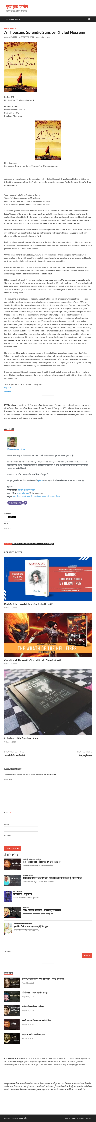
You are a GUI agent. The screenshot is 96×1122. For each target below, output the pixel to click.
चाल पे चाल (26, 496)
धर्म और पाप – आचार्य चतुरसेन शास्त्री (35, 992)
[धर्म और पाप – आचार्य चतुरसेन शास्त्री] (12, 993)
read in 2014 (46, 544)
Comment (9, 780)
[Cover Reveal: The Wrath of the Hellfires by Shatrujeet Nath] (48, 635)
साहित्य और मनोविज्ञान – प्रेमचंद (33, 1006)
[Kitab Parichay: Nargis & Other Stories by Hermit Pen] (48, 579)
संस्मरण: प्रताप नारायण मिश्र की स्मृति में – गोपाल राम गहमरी (43, 979)
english (15, 544)
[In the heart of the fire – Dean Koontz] (48, 702)
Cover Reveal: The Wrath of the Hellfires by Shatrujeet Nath (32, 660)
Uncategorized (10, 28)
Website (8, 836)
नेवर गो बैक (17, 496)
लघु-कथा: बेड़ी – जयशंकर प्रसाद (33, 1034)
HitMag (88, 1118)
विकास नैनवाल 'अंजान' (27, 37)
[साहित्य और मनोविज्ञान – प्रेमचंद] (12, 1006)
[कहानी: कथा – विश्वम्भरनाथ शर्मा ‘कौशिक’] (12, 1020)
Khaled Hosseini (26, 544)
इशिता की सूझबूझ (23, 493)
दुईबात (40, 480)
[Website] (25, 503)
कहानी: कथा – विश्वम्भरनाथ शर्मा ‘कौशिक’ (36, 1020)
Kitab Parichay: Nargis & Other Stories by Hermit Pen (29, 604)
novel (37, 544)
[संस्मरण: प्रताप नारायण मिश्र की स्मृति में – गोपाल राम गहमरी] (12, 979)
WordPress (77, 1118)
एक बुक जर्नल (17, 6)
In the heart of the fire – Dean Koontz (22, 738)
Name (7, 813)
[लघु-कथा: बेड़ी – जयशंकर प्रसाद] (12, 1034)
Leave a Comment (43, 37)
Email (7, 824)
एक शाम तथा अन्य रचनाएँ (26, 490)
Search (7, 951)
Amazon (7, 391)
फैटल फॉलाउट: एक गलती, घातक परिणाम (45, 496)
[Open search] (89, 19)
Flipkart (7, 387)
